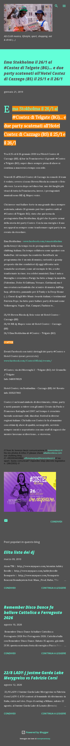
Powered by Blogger (37, 732)
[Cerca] (56, 6)
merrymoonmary (43, 739)
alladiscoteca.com (52, 453)
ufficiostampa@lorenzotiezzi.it (39, 458)
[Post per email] (6, 521)
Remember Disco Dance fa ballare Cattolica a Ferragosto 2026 (33, 612)
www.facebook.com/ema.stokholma (42, 241)
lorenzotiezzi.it (55, 450)
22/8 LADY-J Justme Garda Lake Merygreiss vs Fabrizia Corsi (33, 675)
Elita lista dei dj (19, 552)
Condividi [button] (56, 521)
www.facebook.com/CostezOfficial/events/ (28, 360)
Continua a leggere (53, 587)
